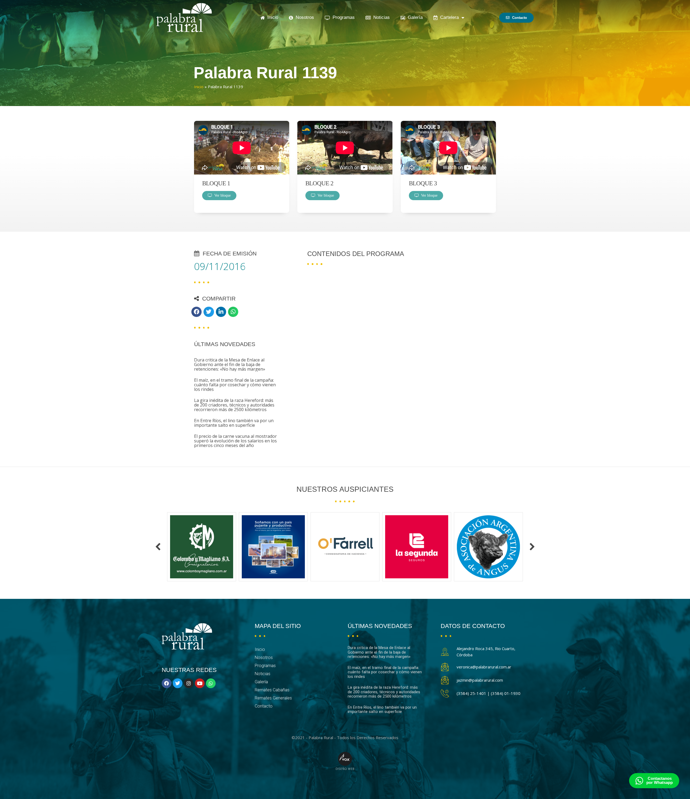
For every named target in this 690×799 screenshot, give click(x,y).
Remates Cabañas (272, 689)
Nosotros (303, 17)
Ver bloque (221, 195)
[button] (196, 312)
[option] (201, 546)
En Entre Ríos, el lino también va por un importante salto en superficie (234, 423)
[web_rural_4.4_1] (416, 546)
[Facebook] (166, 683)
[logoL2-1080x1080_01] (273, 546)
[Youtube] (200, 683)
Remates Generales (273, 698)
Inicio (271, 17)
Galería (414, 17)
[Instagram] (189, 683)
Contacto (263, 706)
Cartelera (448, 17)
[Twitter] (177, 683)
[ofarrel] (201, 546)
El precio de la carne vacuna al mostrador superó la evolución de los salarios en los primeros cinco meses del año (235, 440)
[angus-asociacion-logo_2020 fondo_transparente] (345, 546)
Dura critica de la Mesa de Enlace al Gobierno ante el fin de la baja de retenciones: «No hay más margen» (229, 364)
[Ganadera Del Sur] (488, 546)
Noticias (380, 17)
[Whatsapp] (211, 683)
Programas (342, 17)
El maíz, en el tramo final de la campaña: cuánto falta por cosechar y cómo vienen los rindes (235, 384)
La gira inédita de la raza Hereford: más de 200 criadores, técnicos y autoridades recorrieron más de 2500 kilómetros (234, 404)
